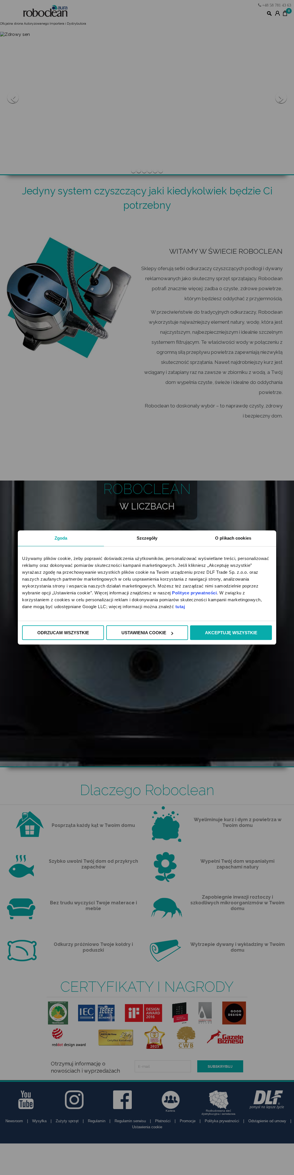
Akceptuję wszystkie (231, 632)
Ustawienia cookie (143, 632)
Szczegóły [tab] (147, 538)
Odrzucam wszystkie (63, 632)
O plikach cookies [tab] (233, 538)
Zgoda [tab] (61, 538)
